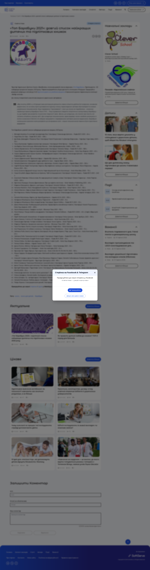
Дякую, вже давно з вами (74, 296)
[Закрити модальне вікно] (95, 272)
